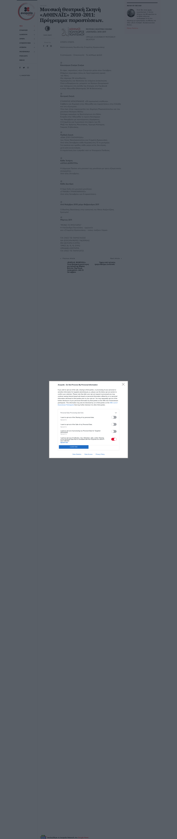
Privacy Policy (100, 454)
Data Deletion (77, 454)
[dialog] (88, 419)
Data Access (88, 454)
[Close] (124, 385)
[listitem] (88, 413)
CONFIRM (74, 447)
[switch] (114, 417)
